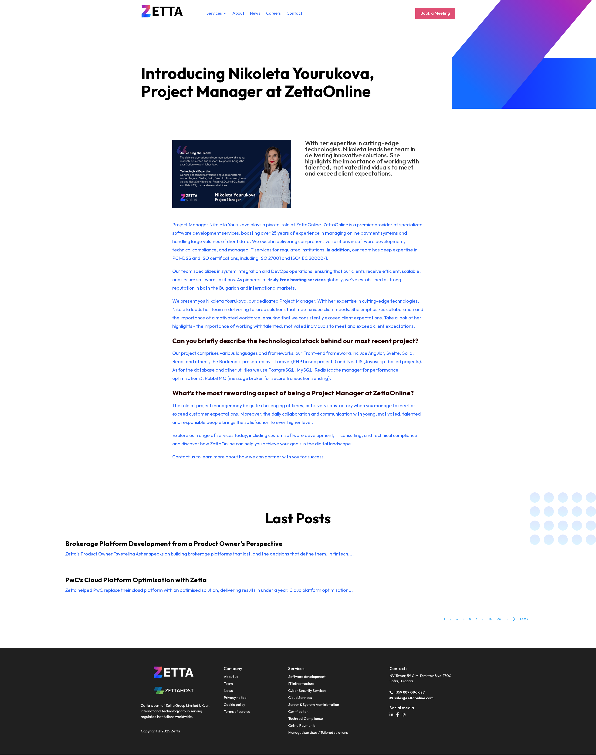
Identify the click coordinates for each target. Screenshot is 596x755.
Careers (273, 14)
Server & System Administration (313, 704)
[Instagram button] (405, 715)
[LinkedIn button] (392, 715)
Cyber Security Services (307, 690)
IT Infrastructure (301, 683)
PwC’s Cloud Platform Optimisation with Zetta (136, 580)
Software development (306, 676)
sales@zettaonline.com (413, 698)
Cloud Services (300, 697)
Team (228, 683)
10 (490, 619)
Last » (524, 619)
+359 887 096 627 (409, 692)
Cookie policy (234, 704)
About (238, 14)
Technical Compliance (305, 718)
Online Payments (301, 725)
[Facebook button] (398, 715)
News (255, 14)
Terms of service (237, 711)
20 (499, 619)
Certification (298, 711)
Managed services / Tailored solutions (318, 732)
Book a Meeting (435, 13)
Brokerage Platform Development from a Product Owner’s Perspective (173, 543)
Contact (294, 14)
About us (231, 676)
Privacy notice (235, 697)
